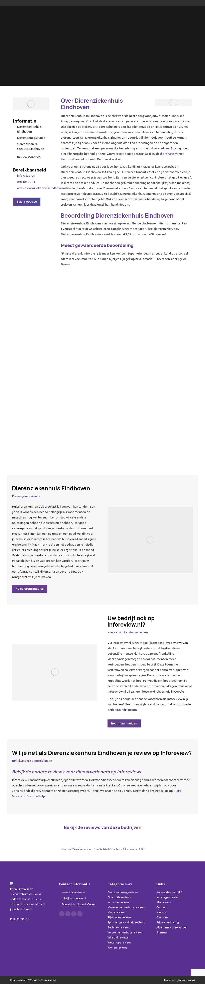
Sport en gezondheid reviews (126, 922)
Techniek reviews (119, 927)
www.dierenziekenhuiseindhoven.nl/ (42, 188)
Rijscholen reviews (119, 917)
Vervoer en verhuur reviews (125, 932)
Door (107, 849)
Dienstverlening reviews (123, 892)
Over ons (162, 917)
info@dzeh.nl (26, 175)
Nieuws (161, 912)
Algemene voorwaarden (171, 927)
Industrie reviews (118, 902)
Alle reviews (164, 902)
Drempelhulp (35, 796)
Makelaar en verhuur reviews (126, 907)
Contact (161, 907)
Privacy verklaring (167, 922)
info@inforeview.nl (74, 898)
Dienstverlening (81, 849)
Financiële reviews (119, 897)
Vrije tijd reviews (118, 937)
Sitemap (161, 932)
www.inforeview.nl (73, 892)
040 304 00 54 (26, 182)
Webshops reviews (120, 942)
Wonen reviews (117, 947)
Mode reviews (117, 912)
